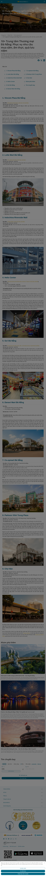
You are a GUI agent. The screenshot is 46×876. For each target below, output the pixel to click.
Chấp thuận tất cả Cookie (23, 873)
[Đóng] (44, 862)
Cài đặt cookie (23, 868)
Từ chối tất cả (23, 871)
